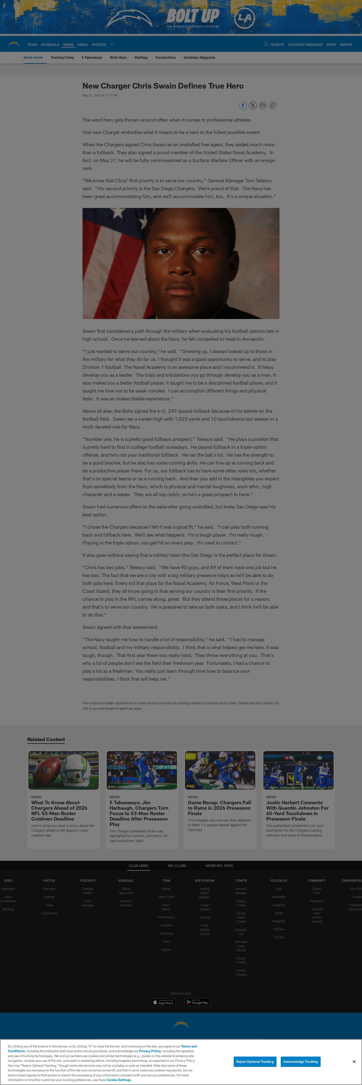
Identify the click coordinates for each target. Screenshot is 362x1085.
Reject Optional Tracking (255, 1062)
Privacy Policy (150, 1051)
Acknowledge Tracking (300, 1062)
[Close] (354, 1061)
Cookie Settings (119, 1080)
